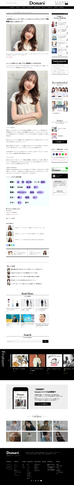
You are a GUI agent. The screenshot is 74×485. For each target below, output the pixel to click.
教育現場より (36, 467)
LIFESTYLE (29, 7)
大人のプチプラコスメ (61, 71)
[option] (18, 364)
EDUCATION (37, 7)
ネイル (15, 473)
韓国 (62, 65)
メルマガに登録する (43, 404)
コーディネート (8, 464)
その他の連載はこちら (59, 141)
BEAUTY (18, 7)
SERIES (55, 7)
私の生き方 (28, 475)
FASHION (12, 7)
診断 (54, 65)
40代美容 (55, 71)
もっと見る (60, 55)
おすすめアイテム (8, 467)
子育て (28, 470)
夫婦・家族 (28, 473)
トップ (7, 12)
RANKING (61, 7)
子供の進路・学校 (36, 470)
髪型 (15, 12)
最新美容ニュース (16, 470)
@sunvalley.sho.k (14, 214)
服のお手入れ (58, 65)
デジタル (23, 467)
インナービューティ (17, 475)
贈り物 (28, 478)
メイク (15, 464)
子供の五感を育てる (37, 464)
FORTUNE (49, 7)
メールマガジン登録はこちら (60, 157)
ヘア (13, 12)
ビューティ (10, 12)
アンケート (59, 175)
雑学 (23, 464)
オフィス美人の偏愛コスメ (57, 68)
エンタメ (28, 467)
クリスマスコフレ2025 (17, 472)
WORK (23, 7)
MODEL (44, 7)
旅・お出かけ (29, 472)
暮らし (28, 464)
